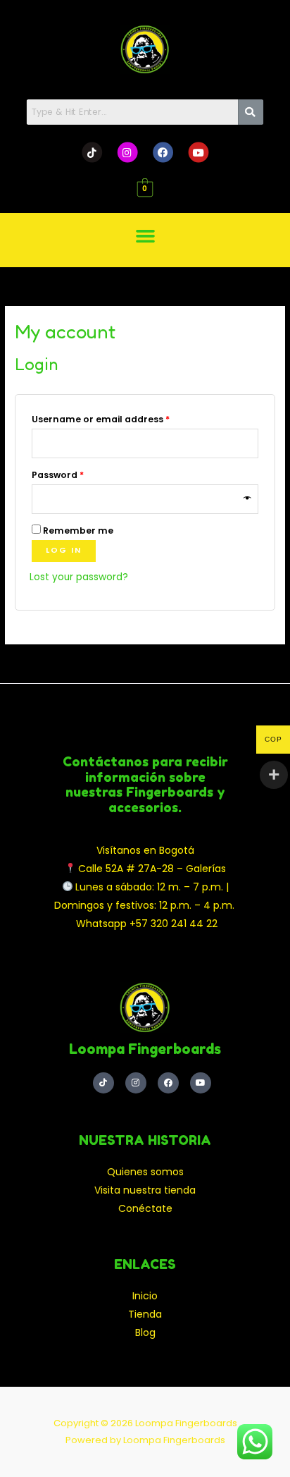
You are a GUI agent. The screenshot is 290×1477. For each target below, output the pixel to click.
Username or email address (121, 418)
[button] (145, 235)
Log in (64, 550)
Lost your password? (79, 577)
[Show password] (248, 499)
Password (78, 474)
